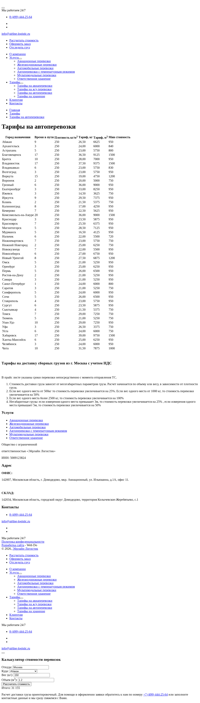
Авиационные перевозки (26, 420)
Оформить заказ (20, 44)
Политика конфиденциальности (23, 541)
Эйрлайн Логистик (25, 548)
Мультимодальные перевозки (28, 434)
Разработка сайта (13, 545)
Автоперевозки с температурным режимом (38, 430)
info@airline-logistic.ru (16, 33)
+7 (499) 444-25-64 (155, 694)
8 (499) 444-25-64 (20, 17)
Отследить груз (19, 47)
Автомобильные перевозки (27, 427)
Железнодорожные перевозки (29, 423)
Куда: (5, 671)
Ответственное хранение (26, 437)
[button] (20, 58)
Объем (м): (9, 679)
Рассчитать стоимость (23, 40)
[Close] (3, 653)
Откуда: (7, 667)
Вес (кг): (7, 675)
